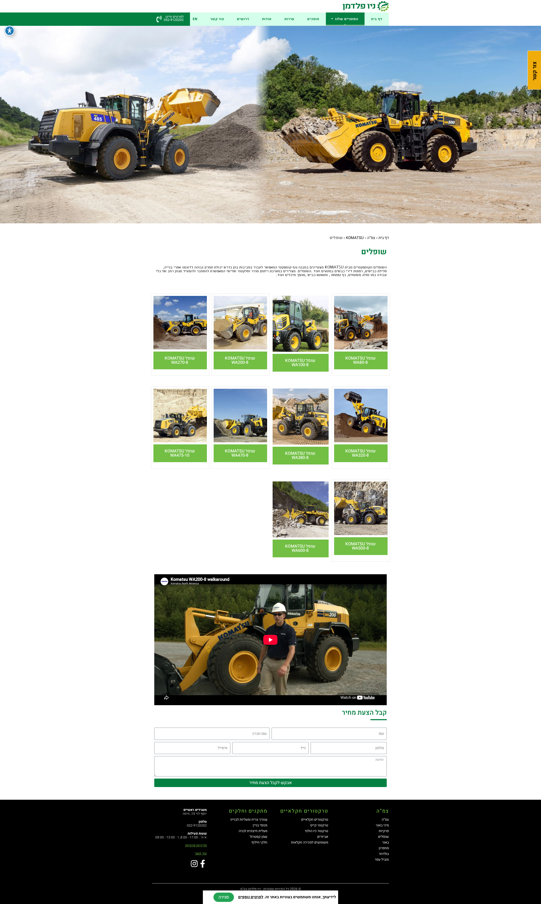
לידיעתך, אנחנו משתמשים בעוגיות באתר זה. (287, 897)
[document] (270, 452)
